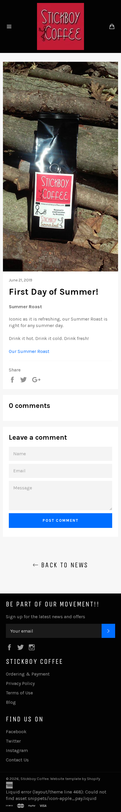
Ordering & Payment (28, 674)
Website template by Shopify (75, 778)
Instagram (17, 750)
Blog (11, 702)
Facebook (16, 731)
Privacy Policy (20, 683)
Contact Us (17, 760)
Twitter (13, 741)
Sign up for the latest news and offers (45, 616)
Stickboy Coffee (35, 778)
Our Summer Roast (29, 351)
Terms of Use (19, 693)
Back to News (63, 565)
